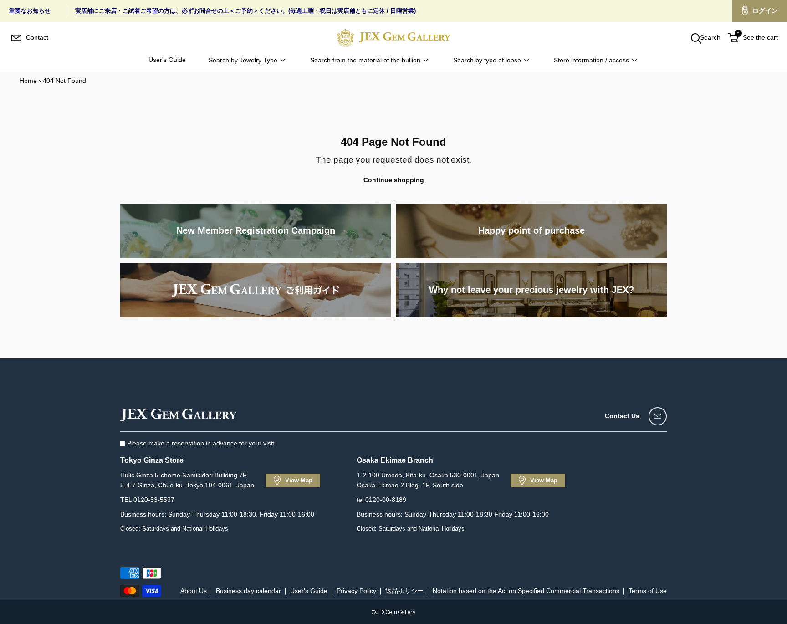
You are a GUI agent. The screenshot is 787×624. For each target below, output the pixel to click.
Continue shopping (393, 180)
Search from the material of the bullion (365, 60)
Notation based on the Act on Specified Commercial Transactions (526, 590)
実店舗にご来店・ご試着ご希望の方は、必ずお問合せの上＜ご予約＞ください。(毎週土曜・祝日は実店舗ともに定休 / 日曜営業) (245, 10)
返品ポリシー (404, 590)
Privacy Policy (356, 590)
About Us (193, 590)
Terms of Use (648, 590)
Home (28, 80)
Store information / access (591, 60)
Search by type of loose (487, 60)
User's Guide (167, 59)
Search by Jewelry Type (243, 60)
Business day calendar (248, 590)
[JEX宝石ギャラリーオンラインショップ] (393, 37)
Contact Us (622, 415)
